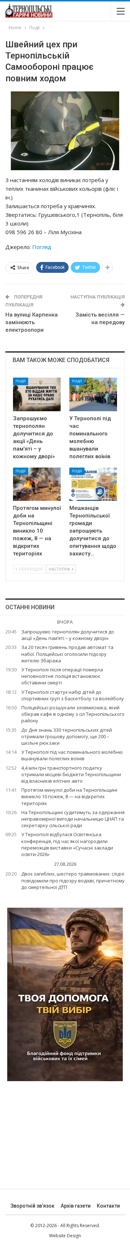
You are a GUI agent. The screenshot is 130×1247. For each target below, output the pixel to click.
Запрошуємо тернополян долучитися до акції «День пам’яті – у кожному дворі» (67, 634)
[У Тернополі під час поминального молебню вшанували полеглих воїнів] (93, 394)
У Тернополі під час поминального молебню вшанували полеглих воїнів (72, 755)
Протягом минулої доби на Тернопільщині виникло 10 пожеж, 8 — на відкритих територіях (69, 796)
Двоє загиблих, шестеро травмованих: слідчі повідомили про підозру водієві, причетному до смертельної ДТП (73, 880)
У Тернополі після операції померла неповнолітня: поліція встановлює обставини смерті (62, 676)
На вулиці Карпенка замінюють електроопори (31, 322)
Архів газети (76, 1206)
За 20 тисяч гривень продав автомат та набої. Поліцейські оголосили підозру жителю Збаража (67, 653)
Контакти (108, 1206)
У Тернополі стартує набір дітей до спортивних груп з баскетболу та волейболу (72, 695)
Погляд (41, 246)
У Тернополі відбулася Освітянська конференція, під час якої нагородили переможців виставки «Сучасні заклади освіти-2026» (67, 844)
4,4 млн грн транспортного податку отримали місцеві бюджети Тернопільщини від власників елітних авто (71, 774)
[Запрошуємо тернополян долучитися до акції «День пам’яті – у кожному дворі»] (37, 394)
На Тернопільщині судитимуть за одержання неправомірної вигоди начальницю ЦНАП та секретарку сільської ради (73, 819)
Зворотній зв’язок (32, 1206)
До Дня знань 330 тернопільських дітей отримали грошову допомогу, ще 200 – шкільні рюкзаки (66, 736)
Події (21, 381)
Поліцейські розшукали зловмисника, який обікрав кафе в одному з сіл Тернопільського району (73, 714)
